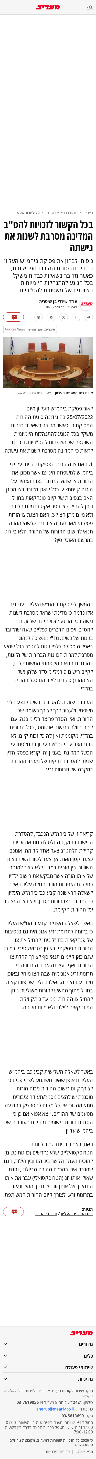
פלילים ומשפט (28, 212)
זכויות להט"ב (46, 1214)
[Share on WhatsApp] (51, 317)
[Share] (88, 317)
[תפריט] (91, 7)
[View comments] (13, 317)
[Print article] (38, 317)
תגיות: (87, 1209)
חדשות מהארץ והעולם (62, 212)
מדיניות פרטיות (58, 1451)
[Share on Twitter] (63, 317)
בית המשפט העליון (77, 1214)
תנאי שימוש (83, 1451)
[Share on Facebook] (76, 317)
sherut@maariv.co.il (55, 1409)
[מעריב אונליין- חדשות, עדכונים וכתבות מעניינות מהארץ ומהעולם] (48, 7)
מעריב (88, 212)
